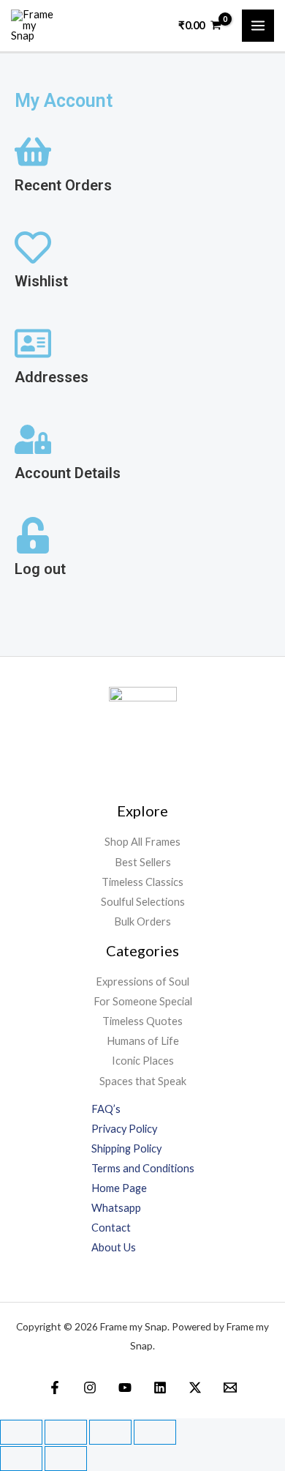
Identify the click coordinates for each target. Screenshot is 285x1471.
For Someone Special (143, 1001)
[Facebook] (54, 1387)
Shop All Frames (142, 841)
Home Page (119, 1188)
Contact (111, 1227)
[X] (195, 1387)
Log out (40, 569)
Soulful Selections (143, 901)
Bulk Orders (142, 921)
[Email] (230, 1387)
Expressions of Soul (142, 981)
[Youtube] (125, 1387)
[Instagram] (89, 1387)
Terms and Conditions (142, 1168)
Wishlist (41, 281)
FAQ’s (106, 1109)
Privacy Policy (124, 1128)
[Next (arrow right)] (66, 1458)
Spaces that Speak (142, 1081)
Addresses (51, 377)
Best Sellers (143, 862)
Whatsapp (116, 1208)
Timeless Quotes (142, 1021)
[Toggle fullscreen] (66, 1432)
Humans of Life (143, 1041)
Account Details (68, 473)
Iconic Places (143, 1060)
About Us (113, 1247)
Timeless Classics (142, 882)
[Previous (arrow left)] (21, 1458)
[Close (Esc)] (155, 1432)
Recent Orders (63, 185)
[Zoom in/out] (21, 1432)
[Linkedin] (160, 1387)
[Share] (110, 1432)
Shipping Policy (126, 1148)
